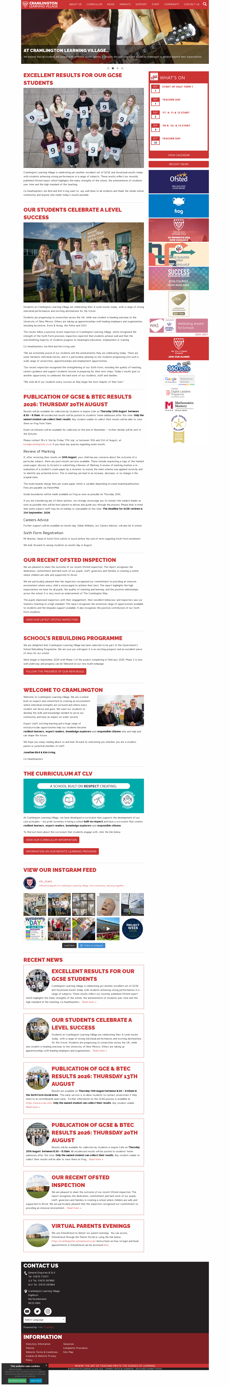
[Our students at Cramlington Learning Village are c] (59, 904)
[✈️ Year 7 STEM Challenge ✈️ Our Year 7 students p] (83, 904)
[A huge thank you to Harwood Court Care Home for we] (59, 928)
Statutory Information (38, 1343)
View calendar (179, 155)
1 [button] (108, 67)
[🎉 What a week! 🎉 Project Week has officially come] (132, 928)
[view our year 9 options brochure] (179, 254)
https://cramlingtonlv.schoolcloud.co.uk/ (74, 1241)
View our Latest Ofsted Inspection (52, 619)
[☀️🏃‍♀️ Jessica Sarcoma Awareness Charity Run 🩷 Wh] (108, 928)
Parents (125, 4)
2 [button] (112, 67)
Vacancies (68, 1343)
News (111, 4)
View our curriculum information (51, 839)
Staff (155, 4)
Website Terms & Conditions (42, 1352)
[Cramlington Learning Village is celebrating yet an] (34, 904)
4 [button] (122, 67)
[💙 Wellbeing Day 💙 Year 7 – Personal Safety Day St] (34, 928)
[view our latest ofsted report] (179, 181)
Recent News (179, 164)
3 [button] (117, 67)
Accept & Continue (17, 1380)
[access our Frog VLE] (179, 206)
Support (141, 4)
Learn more (36, 1380)
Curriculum (94, 4)
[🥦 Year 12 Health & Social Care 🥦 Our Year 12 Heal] (83, 928)
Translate (48, 1327)
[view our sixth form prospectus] (179, 278)
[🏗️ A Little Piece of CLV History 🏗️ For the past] (132, 904)
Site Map (68, 1352)
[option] (115, 36)
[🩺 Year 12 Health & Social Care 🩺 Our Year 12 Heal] (108, 904)
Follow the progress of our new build (55, 671)
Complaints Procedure (75, 1348)
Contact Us (191, 4)
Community (171, 4)
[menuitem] (75, 4)
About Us (75, 4)
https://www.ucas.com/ (39, 1102)
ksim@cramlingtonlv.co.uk (37, 444)
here (106, 1244)
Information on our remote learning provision (61, 851)
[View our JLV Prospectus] (179, 230)
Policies (30, 1348)
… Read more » (87, 1001)
